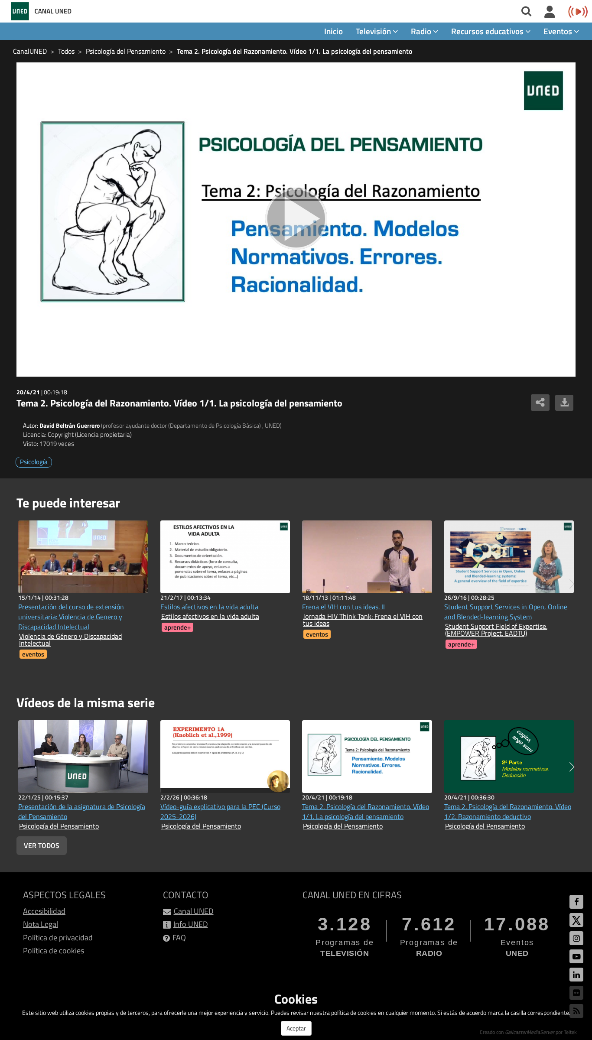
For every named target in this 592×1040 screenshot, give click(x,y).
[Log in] (550, 12)
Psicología (34, 462)
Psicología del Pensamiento (126, 51)
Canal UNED (194, 911)
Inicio (333, 31)
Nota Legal (40, 924)
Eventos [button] (558, 31)
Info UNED (190, 924)
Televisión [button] (374, 31)
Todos (66, 51)
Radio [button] (422, 31)
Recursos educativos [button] (488, 31)
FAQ (179, 937)
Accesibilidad (44, 911)
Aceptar (296, 1028)
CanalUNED (30, 51)
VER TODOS (41, 845)
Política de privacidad (58, 937)
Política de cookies (53, 950)
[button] (572, 584)
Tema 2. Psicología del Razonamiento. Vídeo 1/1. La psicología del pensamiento (294, 51)
